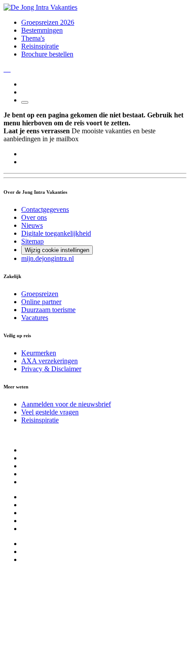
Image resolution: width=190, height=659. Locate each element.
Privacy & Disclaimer (51, 369)
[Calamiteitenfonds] (10, 69)
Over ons (34, 217)
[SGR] (6, 69)
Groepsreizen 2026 (47, 22)
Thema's (33, 38)
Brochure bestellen (47, 54)
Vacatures (34, 317)
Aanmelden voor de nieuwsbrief (66, 404)
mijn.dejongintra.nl (47, 258)
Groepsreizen (39, 293)
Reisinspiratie (40, 46)
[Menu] (24, 102)
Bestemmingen (42, 30)
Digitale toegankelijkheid (56, 233)
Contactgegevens (45, 209)
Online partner (41, 301)
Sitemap (32, 241)
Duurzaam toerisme (48, 309)
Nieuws (32, 225)
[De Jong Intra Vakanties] (40, 7)
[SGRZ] (8, 69)
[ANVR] (4, 69)
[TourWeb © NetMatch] (95, 651)
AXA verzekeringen (49, 361)
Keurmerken (38, 353)
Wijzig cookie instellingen (57, 250)
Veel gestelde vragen (50, 412)
